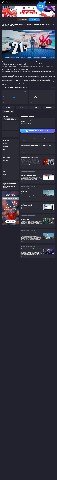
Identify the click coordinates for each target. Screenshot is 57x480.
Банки (35, 107)
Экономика (8, 107)
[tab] (22, 19)
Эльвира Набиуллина (8, 111)
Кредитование (49, 107)
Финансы (22, 107)
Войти (52, 2)
